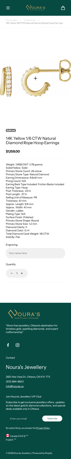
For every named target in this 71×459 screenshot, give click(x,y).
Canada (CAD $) (17, 436)
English (10, 439)
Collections (30, 20)
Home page (11, 20)
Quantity (11, 264)
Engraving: (12, 244)
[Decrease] (9, 273)
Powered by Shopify (42, 453)
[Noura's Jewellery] (35, 7)
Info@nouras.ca (14, 386)
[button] (8, 8)
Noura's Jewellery (22, 453)
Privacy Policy (43, 428)
